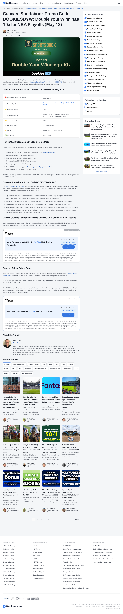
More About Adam (19, 343)
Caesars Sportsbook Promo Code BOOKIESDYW (46, 82)
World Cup (15, 373)
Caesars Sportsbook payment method (39, 167)
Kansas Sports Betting (94, 43)
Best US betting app (48, 152)
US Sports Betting (93, 90)
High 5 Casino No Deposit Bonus (73, 565)
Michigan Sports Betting (95, 58)
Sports (35, 3)
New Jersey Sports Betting (96, 61)
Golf (44, 364)
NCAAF (6, 368)
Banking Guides (38, 568)
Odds (47, 3)
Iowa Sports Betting (93, 40)
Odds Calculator (38, 575)
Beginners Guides (38, 565)
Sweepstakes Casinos (70, 572)
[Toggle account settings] (119, 3)
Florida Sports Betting (94, 29)
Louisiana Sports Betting (95, 47)
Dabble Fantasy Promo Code (72, 552)
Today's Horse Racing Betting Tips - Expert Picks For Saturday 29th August (103, 166)
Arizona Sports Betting (94, 18)
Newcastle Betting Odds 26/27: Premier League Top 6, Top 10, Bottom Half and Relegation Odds (104, 127)
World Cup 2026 (27, 373)
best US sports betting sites (15, 186)
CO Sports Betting (9, 568)
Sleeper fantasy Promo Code (72, 559)
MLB (50, 364)
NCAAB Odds (37, 562)
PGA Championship (40, 368)
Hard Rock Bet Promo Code (102, 562)
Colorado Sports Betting (95, 22)
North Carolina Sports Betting (97, 69)
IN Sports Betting (8, 575)
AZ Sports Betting (8, 565)
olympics (28, 368)
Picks (41, 3)
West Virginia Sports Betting (96, 87)
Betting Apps (26, 3)
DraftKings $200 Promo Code (102, 552)
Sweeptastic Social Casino (71, 568)
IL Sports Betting (8, 562)
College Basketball (19, 364)
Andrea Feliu (17, 36)
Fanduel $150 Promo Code (101, 555)
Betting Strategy (92, 108)
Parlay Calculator (38, 578)
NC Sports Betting (9, 585)
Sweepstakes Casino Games (72, 578)
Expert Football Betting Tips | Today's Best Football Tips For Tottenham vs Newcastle (104, 152)
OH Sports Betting (9, 581)
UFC (76, 368)
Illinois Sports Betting (94, 32)
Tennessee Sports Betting (95, 79)
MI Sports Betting (8, 559)
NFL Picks (36, 546)
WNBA (6, 373)
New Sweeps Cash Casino (71, 585)
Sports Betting (56, 3)
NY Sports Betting (8, 546)
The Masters (67, 368)
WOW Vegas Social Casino (71, 575)
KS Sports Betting (8, 549)
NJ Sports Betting (8, 552)
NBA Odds (36, 559)
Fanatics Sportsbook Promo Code (104, 559)
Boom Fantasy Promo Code (72, 549)
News (85, 3)
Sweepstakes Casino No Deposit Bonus (76, 588)
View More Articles (101, 171)
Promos (78, 3)
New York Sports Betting (95, 65)
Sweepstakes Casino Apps (71, 581)
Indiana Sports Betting (94, 36)
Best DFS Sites (67, 546)
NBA (63, 364)
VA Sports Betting (8, 572)
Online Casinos (69, 3)
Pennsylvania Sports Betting (96, 76)
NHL (20, 368)
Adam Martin (14, 30)
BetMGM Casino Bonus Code (102, 549)
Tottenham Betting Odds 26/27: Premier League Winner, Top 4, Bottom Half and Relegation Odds (104, 136)
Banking (89, 111)
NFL (13, 368)
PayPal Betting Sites (39, 572)
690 (49, 519)
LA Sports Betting (8, 578)
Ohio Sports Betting (93, 72)
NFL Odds (36, 555)
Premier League (55, 368)
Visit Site (68, 247)
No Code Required (69, 242)
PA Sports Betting (8, 555)
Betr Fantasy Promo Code (71, 555)
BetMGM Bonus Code (100, 546)
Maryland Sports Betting (95, 51)
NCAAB (71, 364)
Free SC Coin (67, 562)
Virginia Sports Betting (94, 83)
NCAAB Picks (37, 552)
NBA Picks (36, 549)
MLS (57, 364)
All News (7, 364)
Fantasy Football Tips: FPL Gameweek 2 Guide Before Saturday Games (104, 145)
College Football (34, 364)
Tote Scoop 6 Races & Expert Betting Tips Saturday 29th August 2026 (104, 159)
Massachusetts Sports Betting (97, 54)
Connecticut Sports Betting (96, 25)
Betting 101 (91, 104)
